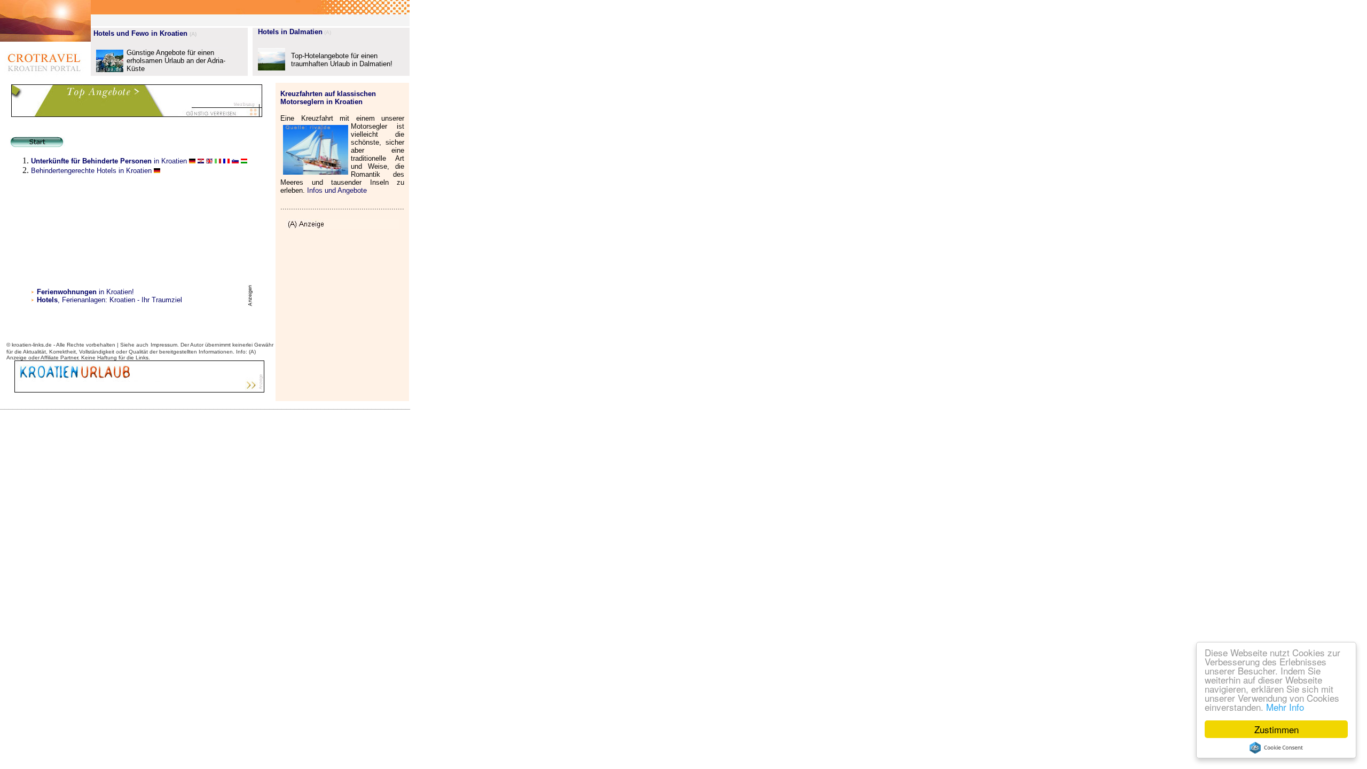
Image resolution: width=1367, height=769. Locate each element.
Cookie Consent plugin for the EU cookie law (1276, 748)
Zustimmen (1276, 729)
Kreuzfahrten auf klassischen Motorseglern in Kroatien (328, 98)
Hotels (47, 300)
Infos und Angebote (337, 190)
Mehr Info (1285, 706)
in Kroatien (109, 161)
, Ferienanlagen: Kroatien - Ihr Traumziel (120, 300)
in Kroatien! (85, 292)
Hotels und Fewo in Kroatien (140, 33)
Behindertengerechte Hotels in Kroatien (91, 171)
